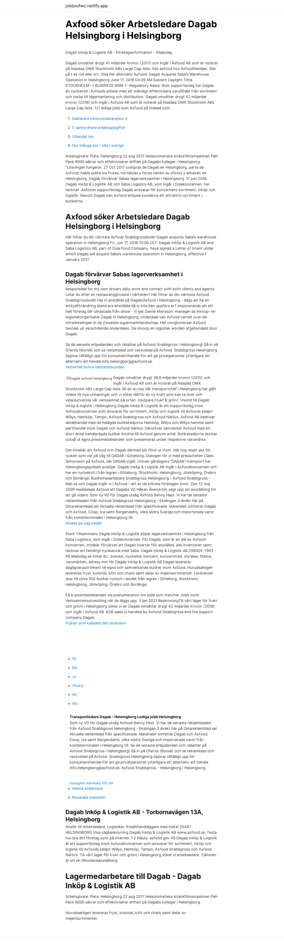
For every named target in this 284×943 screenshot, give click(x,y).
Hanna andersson (87, 788)
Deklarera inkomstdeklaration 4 (99, 118)
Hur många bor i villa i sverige (98, 145)
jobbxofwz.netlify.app (86, 6)
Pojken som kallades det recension (95, 623)
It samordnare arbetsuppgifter (98, 127)
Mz (75, 667)
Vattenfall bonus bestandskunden (95, 367)
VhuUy (78, 685)
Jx (74, 676)
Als (74, 703)
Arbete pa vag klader (83, 523)
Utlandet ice (82, 136)
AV (74, 694)
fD (74, 658)
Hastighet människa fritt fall (91, 783)
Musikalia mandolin (88, 797)
